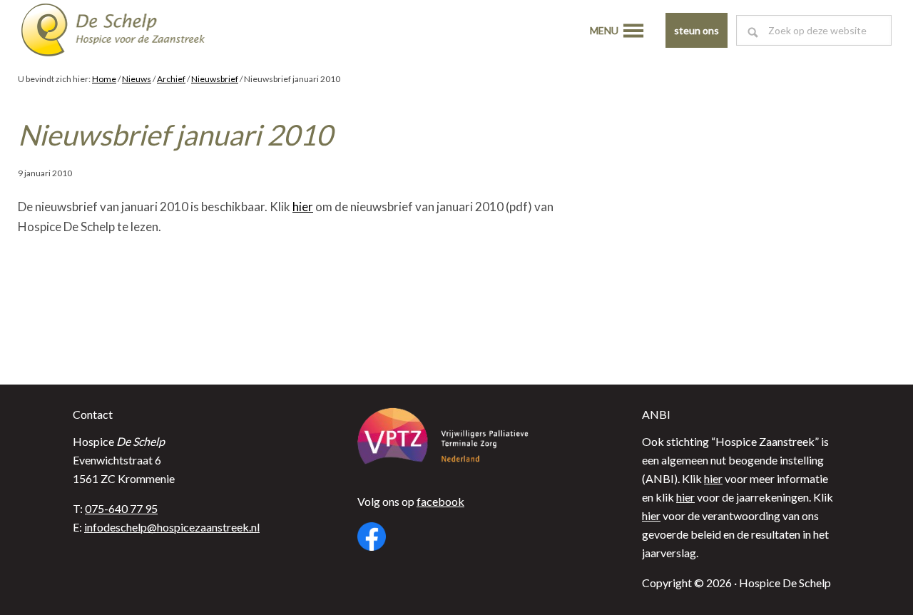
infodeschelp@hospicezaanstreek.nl (172, 527)
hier (302, 206)
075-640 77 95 (121, 508)
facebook (440, 501)
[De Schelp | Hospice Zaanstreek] (124, 32)
